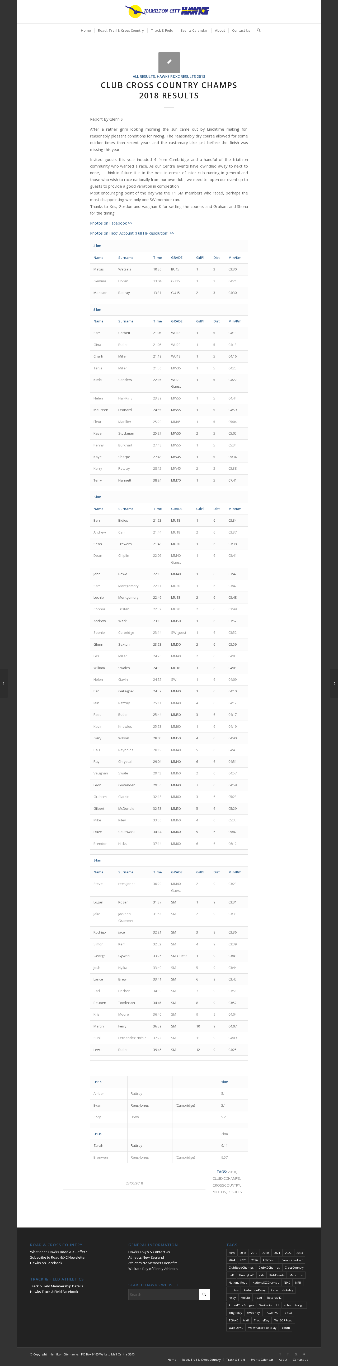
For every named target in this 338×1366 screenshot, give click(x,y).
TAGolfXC (271, 1313)
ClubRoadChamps (241, 1267)
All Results (144, 76)
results (235, 1191)
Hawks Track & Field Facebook (54, 1291)
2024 (232, 1260)
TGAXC (233, 1320)
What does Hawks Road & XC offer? (58, 1251)
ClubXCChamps (226, 1178)
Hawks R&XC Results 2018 (181, 76)
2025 (243, 1260)
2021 (277, 1253)
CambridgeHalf (292, 1260)
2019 (254, 1253)
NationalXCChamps (265, 1282)
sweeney (253, 1313)
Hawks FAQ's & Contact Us (149, 1251)
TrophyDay (261, 1320)
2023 (300, 1253)
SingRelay (235, 1313)
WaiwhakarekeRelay (262, 1328)
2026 (254, 1260)
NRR (298, 1282)
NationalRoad (238, 1282)
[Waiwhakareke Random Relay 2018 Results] (334, 683)
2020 (265, 1253)
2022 (288, 1253)
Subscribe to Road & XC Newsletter (58, 1257)
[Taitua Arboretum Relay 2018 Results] (4, 683)
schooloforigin (294, 1305)
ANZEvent (269, 1260)
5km (232, 1253)
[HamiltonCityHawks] (169, 11)
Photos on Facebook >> (111, 223)
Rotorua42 (274, 1298)
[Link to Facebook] (280, 1354)
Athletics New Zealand (146, 1257)
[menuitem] (85, 30)
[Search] (256, 30)
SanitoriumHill (269, 1305)
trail (246, 1320)
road (258, 1298)
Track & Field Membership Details (56, 1286)
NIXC (287, 1282)
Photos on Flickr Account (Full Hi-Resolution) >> (132, 233)
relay (232, 1298)
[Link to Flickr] (304, 1354)
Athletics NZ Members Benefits (152, 1262)
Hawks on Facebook (46, 1262)
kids (261, 1275)
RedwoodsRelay (282, 1290)
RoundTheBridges (241, 1305)
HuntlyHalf (246, 1275)
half (231, 1275)
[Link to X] (296, 1354)
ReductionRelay (254, 1290)
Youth (285, 1328)
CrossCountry (226, 1185)
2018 (232, 1171)
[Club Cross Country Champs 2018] (169, 62)
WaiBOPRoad (283, 1320)
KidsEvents (276, 1275)
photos (219, 1191)
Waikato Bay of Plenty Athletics (153, 1268)
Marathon (296, 1275)
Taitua (287, 1313)
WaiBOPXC (236, 1328)
